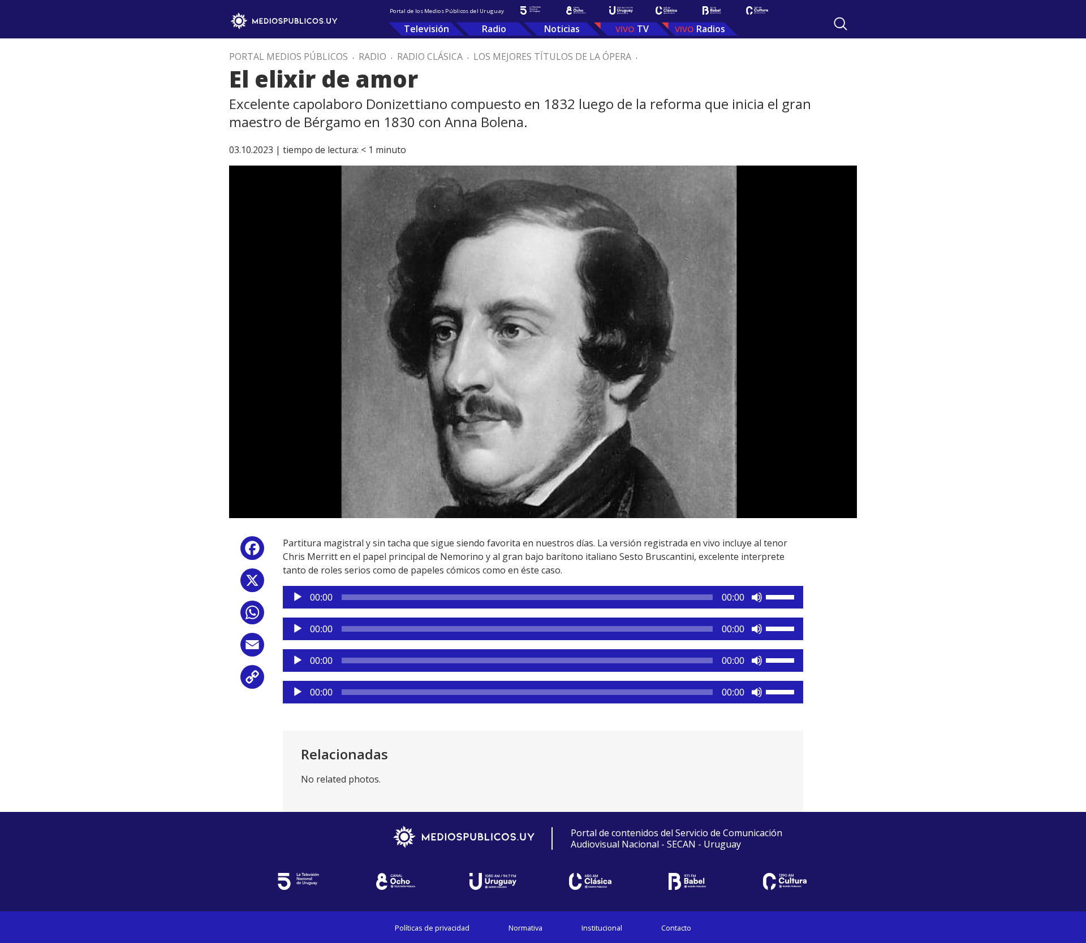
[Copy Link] (252, 681)
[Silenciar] (756, 597)
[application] (543, 597)
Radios (710, 29)
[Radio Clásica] (666, 10)
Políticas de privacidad (432, 928)
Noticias (562, 29)
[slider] (782, 596)
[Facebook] (252, 552)
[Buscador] (840, 24)
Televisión (426, 29)
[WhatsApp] (252, 617)
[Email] (252, 649)
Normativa (525, 928)
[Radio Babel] (711, 10)
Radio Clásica (430, 56)
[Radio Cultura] (757, 10)
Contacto (676, 928)
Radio (494, 29)
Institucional (601, 928)
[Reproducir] (297, 597)
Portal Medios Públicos (288, 56)
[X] (252, 584)
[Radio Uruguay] (621, 10)
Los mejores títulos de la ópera (552, 56)
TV (643, 29)
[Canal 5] (530, 10)
